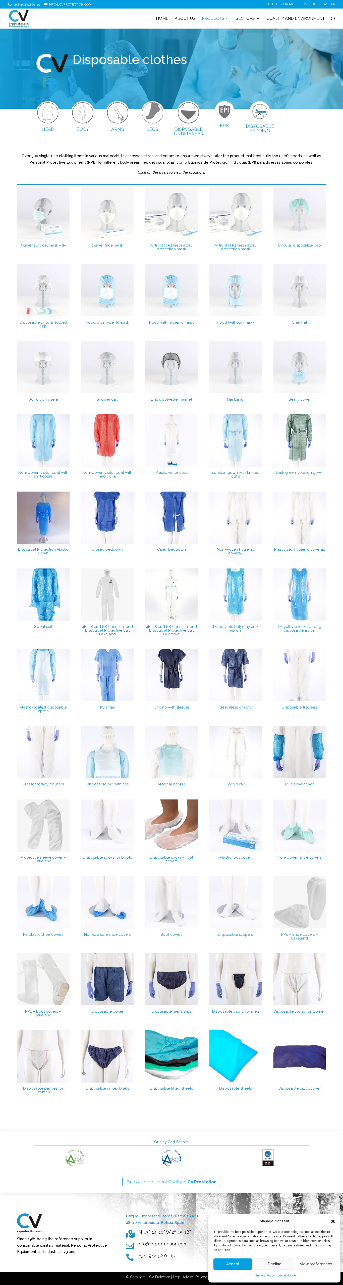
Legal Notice (286, 1275)
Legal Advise (183, 1277)
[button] (332, 1221)
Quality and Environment (295, 19)
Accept (233, 1264)
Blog (272, 4)
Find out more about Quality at (171, 1181)
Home (162, 19)
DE (314, 4)
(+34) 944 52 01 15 (156, 1255)
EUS (304, 4)
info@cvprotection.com (163, 1243)
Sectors (245, 19)
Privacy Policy (265, 1275)
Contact (288, 4)
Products (213, 19)
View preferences (316, 1264)
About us (185, 19)
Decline (274, 1264)
